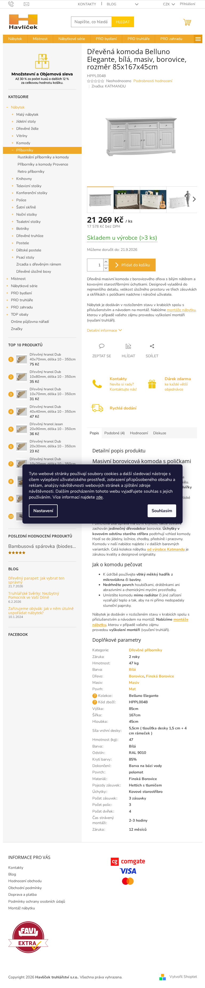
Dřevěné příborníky (145, 650)
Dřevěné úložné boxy (33, 271)
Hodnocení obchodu (25, 880)
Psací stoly (25, 257)
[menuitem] (15, 39)
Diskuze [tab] (159, 433)
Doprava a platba (22, 894)
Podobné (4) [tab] (114, 433)
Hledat (123, 21)
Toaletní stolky (28, 221)
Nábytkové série (24, 285)
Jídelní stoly (26, 121)
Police (21, 200)
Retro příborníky (31, 171)
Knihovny (24, 178)
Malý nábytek (27, 114)
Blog (111, 4)
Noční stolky (26, 214)
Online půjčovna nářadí (30, 321)
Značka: (109, 86)
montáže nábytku (181, 309)
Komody (23, 143)
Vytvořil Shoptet (183, 976)
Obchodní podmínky (25, 887)
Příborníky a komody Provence (43, 164)
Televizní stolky (28, 185)
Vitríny (21, 135)
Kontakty (87, 4)
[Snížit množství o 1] (106, 268)
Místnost (18, 278)
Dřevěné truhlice (29, 235)
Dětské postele (28, 250)
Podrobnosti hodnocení (152, 80)
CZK (167, 4)
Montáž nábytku (21, 908)
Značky (16, 328)
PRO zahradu (22, 307)
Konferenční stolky (31, 192)
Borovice (136, 676)
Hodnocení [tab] (139, 433)
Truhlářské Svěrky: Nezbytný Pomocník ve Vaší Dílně (33, 595)
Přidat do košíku (135, 264)
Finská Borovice (160, 676)
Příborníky (24, 150)
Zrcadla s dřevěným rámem (38, 264)
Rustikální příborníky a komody (43, 157)
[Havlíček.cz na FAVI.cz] (28, 937)
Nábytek (18, 107)
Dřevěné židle (27, 128)
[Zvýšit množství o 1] (106, 262)
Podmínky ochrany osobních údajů (36, 901)
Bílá (132, 669)
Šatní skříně (26, 207)
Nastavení (43, 511)
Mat (132, 689)
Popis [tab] (94, 433)
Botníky (22, 228)
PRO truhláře (22, 300)
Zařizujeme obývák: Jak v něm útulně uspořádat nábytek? (41, 611)
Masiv (134, 682)
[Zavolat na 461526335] (16, 4)
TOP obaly (19, 314)
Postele (22, 243)
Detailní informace (102, 330)
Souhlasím (162, 511)
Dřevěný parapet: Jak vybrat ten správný (36, 580)
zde (99, 497)
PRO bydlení (21, 293)
